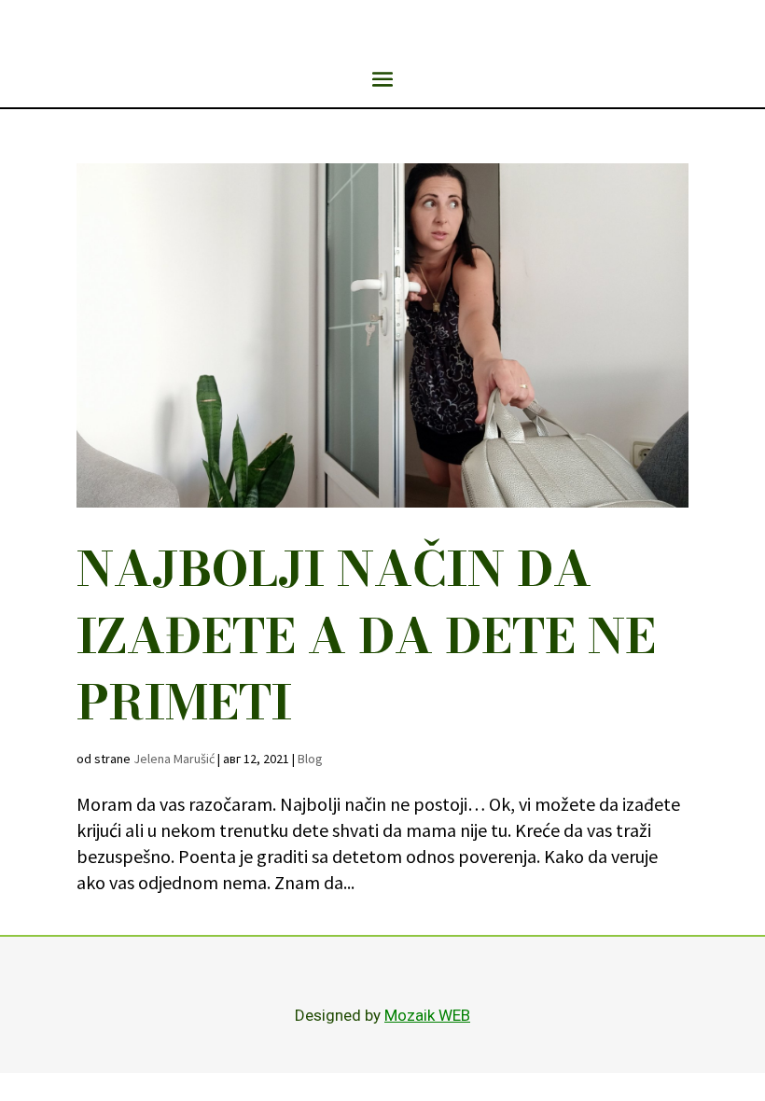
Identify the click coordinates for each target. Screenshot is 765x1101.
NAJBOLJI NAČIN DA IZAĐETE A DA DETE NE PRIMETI (366, 635)
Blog (310, 758)
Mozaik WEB (427, 1015)
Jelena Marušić (174, 758)
